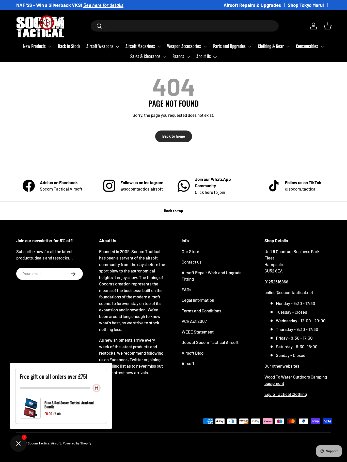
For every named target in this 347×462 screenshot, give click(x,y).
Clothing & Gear (271, 46)
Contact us (191, 261)
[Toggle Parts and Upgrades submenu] (250, 47)
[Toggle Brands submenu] (188, 57)
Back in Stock (69, 46)
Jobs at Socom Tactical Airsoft (210, 342)
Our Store (190, 251)
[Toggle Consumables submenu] (322, 47)
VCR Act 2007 (194, 321)
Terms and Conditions (201, 310)
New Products (34, 46)
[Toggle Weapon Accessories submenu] (205, 47)
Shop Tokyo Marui (306, 5)
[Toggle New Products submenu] (50, 47)
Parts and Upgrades (229, 46)
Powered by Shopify (77, 443)
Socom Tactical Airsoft (44, 443)
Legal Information (198, 299)
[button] (327, 26)
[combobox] (185, 26)
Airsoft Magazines (140, 46)
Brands (178, 56)
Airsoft (188, 363)
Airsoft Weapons (99, 46)
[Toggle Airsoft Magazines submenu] (159, 47)
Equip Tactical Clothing (285, 394)
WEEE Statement (198, 331)
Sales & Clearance (145, 56)
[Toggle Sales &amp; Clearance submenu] (164, 57)
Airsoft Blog (192, 352)
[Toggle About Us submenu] (215, 57)
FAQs (186, 289)
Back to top (173, 210)
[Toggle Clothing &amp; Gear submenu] (288, 47)
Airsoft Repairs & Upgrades (252, 5)
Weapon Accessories (184, 46)
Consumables (307, 46)
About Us (203, 56)
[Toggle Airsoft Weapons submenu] (117, 47)
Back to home (173, 136)
